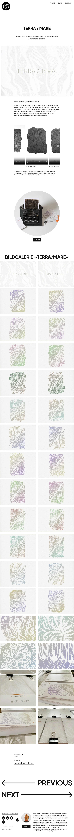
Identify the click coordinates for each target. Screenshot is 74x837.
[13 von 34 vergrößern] (34, 426)
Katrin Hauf (19, 754)
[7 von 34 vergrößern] (34, 344)
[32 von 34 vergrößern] (72, 672)
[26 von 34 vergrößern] (72, 590)
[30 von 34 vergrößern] (72, 645)
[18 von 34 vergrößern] (72, 481)
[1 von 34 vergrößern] (34, 263)
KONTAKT (37, 239)
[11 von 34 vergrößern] (34, 399)
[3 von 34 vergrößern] (34, 290)
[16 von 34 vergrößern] (72, 454)
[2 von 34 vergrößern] (72, 263)
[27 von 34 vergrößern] (34, 617)
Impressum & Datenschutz (10, 814)
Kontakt (26, 826)
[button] (16, 146)
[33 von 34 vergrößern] (34, 710)
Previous (54, 782)
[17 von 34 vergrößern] (34, 481)
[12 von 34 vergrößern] (72, 399)
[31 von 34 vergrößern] (34, 672)
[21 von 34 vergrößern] (34, 535)
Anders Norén (10, 826)
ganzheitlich (38, 818)
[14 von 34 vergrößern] (72, 426)
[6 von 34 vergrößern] (72, 317)
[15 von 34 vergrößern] (34, 454)
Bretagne (33, 113)
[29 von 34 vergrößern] (34, 645)
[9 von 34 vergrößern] (34, 372)
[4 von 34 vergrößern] (72, 290)
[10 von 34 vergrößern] (72, 372)
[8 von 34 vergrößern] (72, 344)
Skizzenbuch (9, 829)
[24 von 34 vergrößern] (72, 563)
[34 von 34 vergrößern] (72, 710)
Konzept (43, 825)
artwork (21, 101)
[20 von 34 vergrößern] (72, 508)
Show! (25, 763)
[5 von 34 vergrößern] (34, 317)
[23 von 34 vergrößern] (34, 563)
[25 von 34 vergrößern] (34, 590)
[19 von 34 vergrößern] (34, 508)
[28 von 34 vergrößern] (72, 617)
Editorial (17, 763)
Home (16, 101)
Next (10, 794)
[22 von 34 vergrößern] (72, 535)
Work (27, 101)
